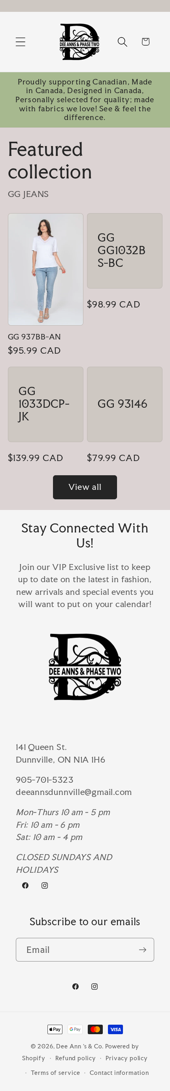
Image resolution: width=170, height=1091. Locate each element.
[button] (20, 41)
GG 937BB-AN (35, 336)
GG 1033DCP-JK (44, 404)
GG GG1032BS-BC (122, 251)
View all (85, 487)
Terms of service (55, 1072)
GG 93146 (123, 404)
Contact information (119, 1072)
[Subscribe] (142, 950)
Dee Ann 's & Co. (80, 1046)
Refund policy (75, 1058)
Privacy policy (127, 1058)
